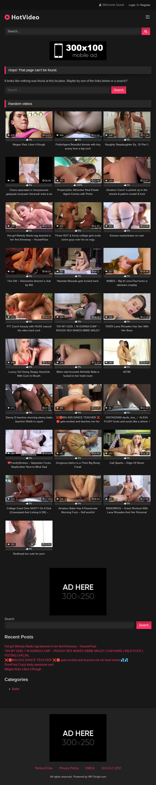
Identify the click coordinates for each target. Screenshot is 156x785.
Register (145, 4)
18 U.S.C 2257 (111, 768)
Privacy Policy (69, 768)
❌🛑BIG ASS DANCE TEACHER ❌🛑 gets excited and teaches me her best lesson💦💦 (66, 660)
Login (132, 4)
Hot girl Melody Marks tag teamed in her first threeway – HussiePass (50, 646)
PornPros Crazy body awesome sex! (29, 664)
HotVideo (24, 17)
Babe (15, 689)
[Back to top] (144, 773)
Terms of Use (44, 768)
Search (9, 619)
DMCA (90, 768)
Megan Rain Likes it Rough (23, 669)
